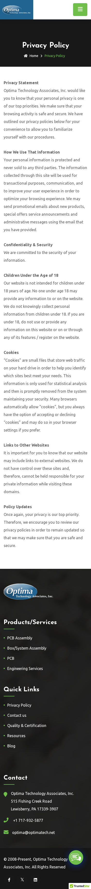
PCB (10, 658)
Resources (16, 736)
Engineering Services (25, 668)
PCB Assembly (19, 638)
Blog (11, 746)
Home (34, 56)
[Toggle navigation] (80, 9)
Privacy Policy (19, 705)
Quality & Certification (26, 725)
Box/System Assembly (26, 648)
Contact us (16, 715)
